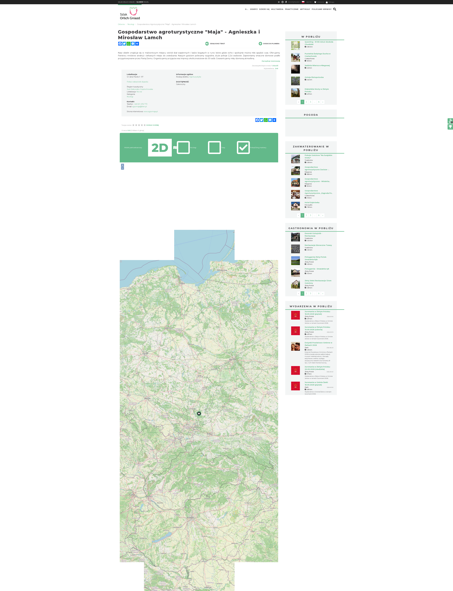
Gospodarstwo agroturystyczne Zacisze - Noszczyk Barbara (316, 169)
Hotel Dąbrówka (312, 202)
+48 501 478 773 (140, 104)
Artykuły (305, 9)
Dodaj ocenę (152, 125)
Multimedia (277, 9)
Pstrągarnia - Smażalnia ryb (317, 269)
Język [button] (308, 2)
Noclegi (130, 97)
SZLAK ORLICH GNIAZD (126, 2)
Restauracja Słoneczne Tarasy (318, 245)
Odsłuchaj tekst (217, 43)
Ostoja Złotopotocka (314, 77)
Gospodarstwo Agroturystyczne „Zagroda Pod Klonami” (319, 193)
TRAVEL (142, 2)
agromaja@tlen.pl (139, 107)
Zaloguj (331, 2)
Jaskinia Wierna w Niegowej (317, 65)
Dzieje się (264, 9)
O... (246, 9)
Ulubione (320, 2)
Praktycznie (291, 9)
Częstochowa (311, 128)
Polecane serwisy (322, 9)
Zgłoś (275, 66)
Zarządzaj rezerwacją (271, 61)
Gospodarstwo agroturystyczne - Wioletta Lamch (317, 181)
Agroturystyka (195, 77)
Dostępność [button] (293, 2)
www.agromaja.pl (151, 111)
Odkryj (254, 9)
